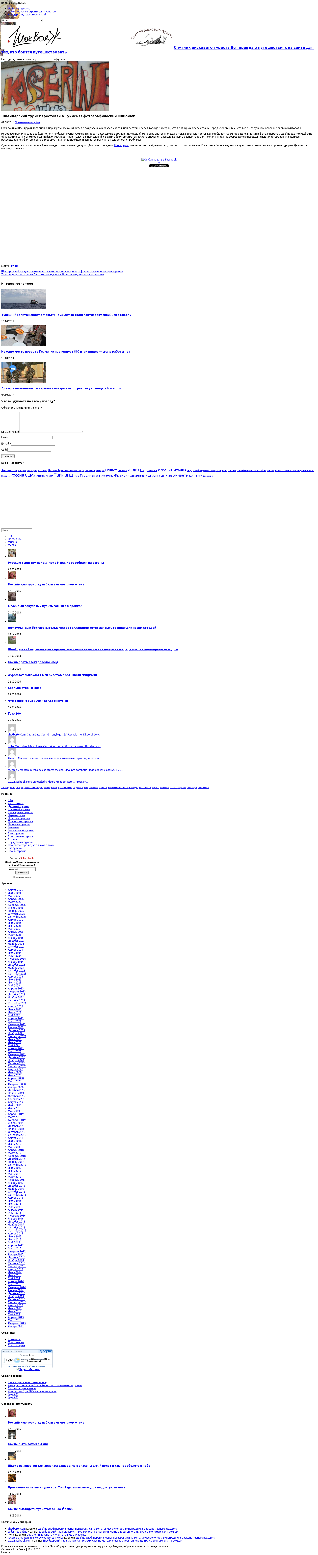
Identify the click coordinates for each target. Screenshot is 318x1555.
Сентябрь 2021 (17, 1036)
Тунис (14, 265)
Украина (96, 476)
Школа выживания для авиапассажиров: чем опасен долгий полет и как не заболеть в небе (79, 1465)
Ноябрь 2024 (16, 943)
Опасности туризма (20, 821)
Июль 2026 (15, 892)
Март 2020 (14, 1081)
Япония (198, 476)
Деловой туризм (18, 806)
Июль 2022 (15, 1009)
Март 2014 (14, 1284)
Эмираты (181, 475)
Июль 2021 (15, 1039)
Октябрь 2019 (16, 1096)
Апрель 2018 (16, 1149)
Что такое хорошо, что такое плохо (31, 845)
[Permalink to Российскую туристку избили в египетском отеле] (12, 577)
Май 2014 (14, 1278)
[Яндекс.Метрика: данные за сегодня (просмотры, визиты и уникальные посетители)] (28, 1369)
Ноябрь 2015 (16, 1224)
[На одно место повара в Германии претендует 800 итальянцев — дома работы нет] (23, 345)
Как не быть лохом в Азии (28, 1444)
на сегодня (12, 1366)
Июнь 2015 (14, 1239)
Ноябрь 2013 (16, 1296)
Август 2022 (15, 1006)
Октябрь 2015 (16, 1227)
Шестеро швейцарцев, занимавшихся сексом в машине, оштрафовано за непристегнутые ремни (62, 271)
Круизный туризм (19, 809)
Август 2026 (15, 889)
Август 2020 (15, 1069)
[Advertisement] (100, 192)
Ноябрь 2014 (16, 1260)
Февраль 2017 (17, 1179)
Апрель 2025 (16, 931)
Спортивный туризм (20, 836)
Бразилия (42, 470)
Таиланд (63, 475)
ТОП (11, 535)
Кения (218, 470)
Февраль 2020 (17, 1084)
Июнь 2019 (14, 1107)
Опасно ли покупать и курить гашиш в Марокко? (45, 606)
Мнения (13, 541)
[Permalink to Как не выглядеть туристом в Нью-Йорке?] (12, 1502)
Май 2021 (14, 1045)
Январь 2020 (16, 1087)
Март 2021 (14, 1051)
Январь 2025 (16, 937)
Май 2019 (14, 1110)
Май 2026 (14, 895)
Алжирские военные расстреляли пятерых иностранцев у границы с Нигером (61, 388)
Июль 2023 (15, 979)
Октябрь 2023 (16, 970)
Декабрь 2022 (16, 994)
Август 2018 (15, 1137)
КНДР (189, 470)
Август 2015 (15, 1233)
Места (12, 544)
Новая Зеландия (295, 470)
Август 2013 (15, 1305)
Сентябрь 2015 (17, 1230)
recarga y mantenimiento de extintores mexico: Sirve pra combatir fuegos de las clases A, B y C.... (65, 769)
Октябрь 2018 (16, 1131)
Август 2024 (15, 949)
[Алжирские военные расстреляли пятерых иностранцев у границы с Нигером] (23, 381)
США (29, 475)
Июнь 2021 (14, 1042)
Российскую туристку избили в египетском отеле (46, 584)
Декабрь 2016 (16, 1185)
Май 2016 (14, 1206)
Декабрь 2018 (16, 1125)
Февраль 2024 (17, 958)
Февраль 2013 (17, 1323)
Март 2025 (14, 934)
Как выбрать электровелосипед (33, 662)
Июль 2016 (15, 1200)
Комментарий (10, 431)
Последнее (15, 538)
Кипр (224, 470)
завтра (21, 1366)
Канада (211, 471)
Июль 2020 (15, 1072)
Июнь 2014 (14, 1275)
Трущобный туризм (20, 842)
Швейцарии (121, 145)
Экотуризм (15, 848)
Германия (88, 470)
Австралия (9, 470)
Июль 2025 (15, 922)
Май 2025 (14, 928)
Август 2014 (15, 1269)
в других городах (39, 1366)
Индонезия (148, 470)
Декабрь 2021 (16, 1030)
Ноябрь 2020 (16, 1060)
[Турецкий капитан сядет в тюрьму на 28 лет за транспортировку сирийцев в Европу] (23, 308)
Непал (270, 470)
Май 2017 (14, 1173)
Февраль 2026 (17, 904)
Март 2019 (14, 1116)
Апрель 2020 (16, 1078)
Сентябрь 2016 (17, 1194)
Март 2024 (14, 955)
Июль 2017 (15, 1167)
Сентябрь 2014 (17, 1266)
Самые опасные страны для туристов (32, 11)
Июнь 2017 (14, 1170)
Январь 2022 (16, 1027)
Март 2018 (14, 1152)
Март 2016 (14, 1212)
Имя (4, 437)
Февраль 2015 (17, 1251)
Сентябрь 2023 (17, 973)
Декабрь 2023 (16, 964)
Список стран (16, 1345)
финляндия (208, 476)
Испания (165, 470)
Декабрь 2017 (16, 1158)
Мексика (253, 470)
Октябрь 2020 (16, 1063)
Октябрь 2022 (16, 1000)
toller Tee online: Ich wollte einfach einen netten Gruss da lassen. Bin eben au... (54, 746)
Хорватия (135, 475)
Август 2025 (15, 919)
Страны (12, 839)
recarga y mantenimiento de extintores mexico (36, 1537)
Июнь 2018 (14, 1143)
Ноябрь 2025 (16, 910)
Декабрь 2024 (16, 940)
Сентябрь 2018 (17, 1134)
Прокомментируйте (27, 122)
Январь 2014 (16, 1290)
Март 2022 (14, 1021)
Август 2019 (15, 1102)
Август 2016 (15, 1197)
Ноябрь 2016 (16, 1188)
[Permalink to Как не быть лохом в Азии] (12, 1437)
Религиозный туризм (21, 830)
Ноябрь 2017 (16, 1161)
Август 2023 (15, 976)
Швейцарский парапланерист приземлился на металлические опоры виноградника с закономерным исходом (93, 649)
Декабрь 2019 (16, 1090)
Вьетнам (76, 470)
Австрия (22, 470)
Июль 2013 (15, 1308)
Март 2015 (14, 1248)
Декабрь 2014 (16, 1257)
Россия (17, 475)
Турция (86, 475)
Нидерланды (281, 471)
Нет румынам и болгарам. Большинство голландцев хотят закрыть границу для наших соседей (82, 627)
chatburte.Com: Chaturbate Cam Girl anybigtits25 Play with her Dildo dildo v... (54, 734)
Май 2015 (14, 1242)
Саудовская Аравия (43, 476)
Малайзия (242, 470)
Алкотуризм (16, 803)
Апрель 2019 (16, 1113)
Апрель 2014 (16, 1281)
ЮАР (191, 476)
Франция (122, 475)
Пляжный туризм (19, 824)
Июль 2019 (15, 1105)
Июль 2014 (15, 1272)
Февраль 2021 (17, 1054)
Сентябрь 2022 (17, 1003)
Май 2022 (14, 1015)
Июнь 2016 (14, 1203)
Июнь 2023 (14, 982)
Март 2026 (14, 901)
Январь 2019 (16, 1122)
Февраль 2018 (17, 1155)
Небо (262, 470)
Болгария (32, 470)
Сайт (4, 449)
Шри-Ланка (166, 476)
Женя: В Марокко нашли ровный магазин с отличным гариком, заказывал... (55, 758)
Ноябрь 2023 (16, 967)
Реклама (13, 827)
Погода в (27, 1355)
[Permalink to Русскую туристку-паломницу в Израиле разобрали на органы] (12, 556)
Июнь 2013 (14, 1311)
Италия (179, 470)
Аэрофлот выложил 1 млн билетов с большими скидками (52, 675)
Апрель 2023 (16, 988)
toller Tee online (17, 1531)
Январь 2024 (16, 961)
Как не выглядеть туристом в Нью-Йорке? (40, 1509)
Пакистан (5, 476)
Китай (232, 470)
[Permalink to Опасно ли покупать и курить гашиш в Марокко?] (12, 599)
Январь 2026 (16, 907)
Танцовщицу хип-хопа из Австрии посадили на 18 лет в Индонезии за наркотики (52, 274)
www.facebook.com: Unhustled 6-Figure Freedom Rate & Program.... (48, 781)
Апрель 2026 (16, 898)
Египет (111, 470)
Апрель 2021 (16, 1048)
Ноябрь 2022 (16, 997)
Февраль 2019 (17, 1119)
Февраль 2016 (17, 1215)
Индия (133, 470)
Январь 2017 (16, 1182)
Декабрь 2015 (16, 1221)
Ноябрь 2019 (16, 1093)
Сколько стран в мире (24, 688)
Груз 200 (14, 713)
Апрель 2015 (16, 1245)
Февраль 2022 (17, 1024)
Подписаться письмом (22, 877)
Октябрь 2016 (16, 1191)
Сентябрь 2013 (17, 1302)
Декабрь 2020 (16, 1057)
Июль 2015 (15, 1236)
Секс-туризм (16, 833)
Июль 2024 (15, 952)
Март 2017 (14, 1176)
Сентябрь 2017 (17, 1164)
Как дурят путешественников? (27, 14)
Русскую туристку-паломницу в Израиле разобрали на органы (56, 562)
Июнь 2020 (14, 1075)
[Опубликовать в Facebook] (159, 159)
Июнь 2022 (14, 1012)
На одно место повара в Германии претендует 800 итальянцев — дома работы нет (65, 351)
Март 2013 (14, 1320)
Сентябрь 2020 (17, 1066)
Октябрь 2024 (16, 946)
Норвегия (309, 470)
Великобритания (60, 470)
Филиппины (107, 475)
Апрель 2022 (16, 1018)
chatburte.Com (17, 1528)
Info (10, 800)
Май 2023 (14, 985)
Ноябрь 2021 (16, 1033)
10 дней (28, 1366)
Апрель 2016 (16, 1209)
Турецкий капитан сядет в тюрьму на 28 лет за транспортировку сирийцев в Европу (66, 315)
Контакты (14, 1339)
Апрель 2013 (16, 1317)
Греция (100, 470)
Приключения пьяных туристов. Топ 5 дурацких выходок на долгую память (66, 1487)
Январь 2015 (16, 1254)
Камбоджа (200, 470)
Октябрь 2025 (16, 913)
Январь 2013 (16, 1326)
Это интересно (17, 851)
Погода (5, 1351)
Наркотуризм (16, 815)
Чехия (144, 476)
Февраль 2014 (17, 1287)
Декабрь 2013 (16, 1293)
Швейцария (154, 475)
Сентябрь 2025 (17, 916)
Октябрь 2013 (16, 1299)
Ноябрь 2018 (16, 1128)
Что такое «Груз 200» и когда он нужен (38, 700)
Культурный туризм (20, 812)
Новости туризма (19, 8)
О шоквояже (16, 1342)
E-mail (5, 443)
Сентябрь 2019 (17, 1099)
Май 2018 (14, 1146)
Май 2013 (14, 1314)
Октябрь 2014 (16, 1263)
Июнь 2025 (14, 925)
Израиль (122, 470)
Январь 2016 (16, 1218)
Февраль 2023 (17, 991)
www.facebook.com (19, 1540)
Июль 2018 (15, 1140)
